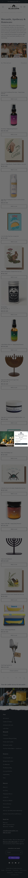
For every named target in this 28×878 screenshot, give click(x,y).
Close (21, 445)
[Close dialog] (27, 432)
